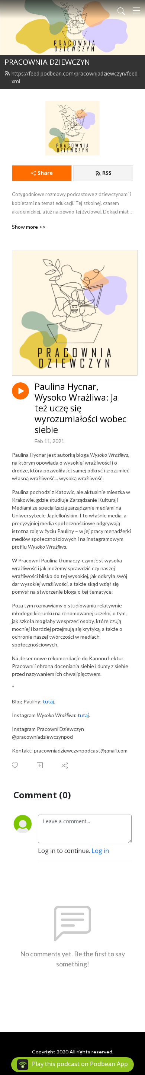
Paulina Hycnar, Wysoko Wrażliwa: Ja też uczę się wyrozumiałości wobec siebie (80, 408)
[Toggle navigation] (136, 10)
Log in (100, 851)
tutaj (48, 701)
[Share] (65, 765)
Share (45, 172)
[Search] (121, 10)
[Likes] (15, 765)
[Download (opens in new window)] (40, 765)
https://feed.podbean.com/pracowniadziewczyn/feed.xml (75, 77)
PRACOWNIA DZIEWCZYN (47, 62)
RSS (107, 172)
